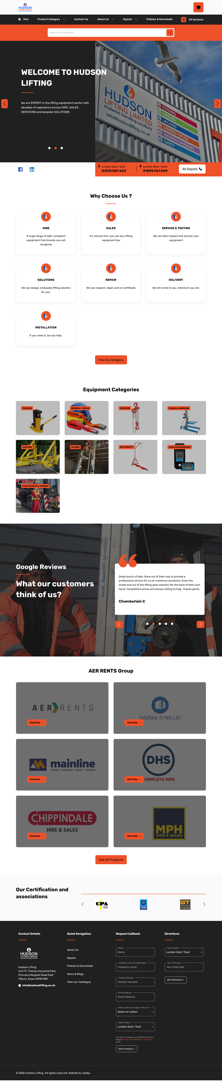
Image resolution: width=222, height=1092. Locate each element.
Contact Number (126, 978)
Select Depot (124, 1022)
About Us (103, 19)
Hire (25, 19)
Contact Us (81, 19)
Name (121, 948)
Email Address (124, 993)
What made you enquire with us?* (133, 1007)
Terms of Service (145, 1040)
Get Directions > (175, 979)
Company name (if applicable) (132, 963)
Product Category (49, 19)
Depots (127, 19)
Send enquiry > (126, 1048)
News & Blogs (75, 974)
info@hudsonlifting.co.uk (38, 985)
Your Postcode (174, 963)
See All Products (111, 860)
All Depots (190, 169)
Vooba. (86, 1073)
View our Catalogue (79, 981)
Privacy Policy (128, 1040)
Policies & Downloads (159, 19)
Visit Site (35, 722)
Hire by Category (111, 360)
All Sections (196, 19)
